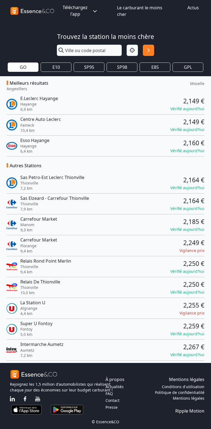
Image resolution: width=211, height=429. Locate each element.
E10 (56, 67)
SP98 (122, 67)
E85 (155, 67)
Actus (193, 8)
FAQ (109, 393)
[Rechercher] (148, 50)
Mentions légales (188, 398)
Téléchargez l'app (75, 10)
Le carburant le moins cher (139, 11)
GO (23, 67)
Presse (112, 407)
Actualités (115, 386)
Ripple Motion (189, 411)
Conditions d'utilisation (183, 386)
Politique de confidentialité (179, 392)
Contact (113, 400)
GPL (188, 67)
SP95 (89, 67)
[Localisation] (132, 50)
